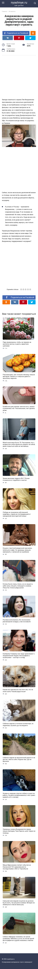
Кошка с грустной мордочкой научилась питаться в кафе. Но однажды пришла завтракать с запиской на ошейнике (17, 550)
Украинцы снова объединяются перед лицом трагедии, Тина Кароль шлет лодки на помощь (19, 831)
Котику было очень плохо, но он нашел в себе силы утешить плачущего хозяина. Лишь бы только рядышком (18, 586)
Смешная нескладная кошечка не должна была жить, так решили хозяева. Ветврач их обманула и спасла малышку (19, 902)
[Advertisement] (19, 77)
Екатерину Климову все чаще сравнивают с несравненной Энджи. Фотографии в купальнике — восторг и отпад (19, 655)
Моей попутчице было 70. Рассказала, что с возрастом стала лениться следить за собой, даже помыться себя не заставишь (19, 444)
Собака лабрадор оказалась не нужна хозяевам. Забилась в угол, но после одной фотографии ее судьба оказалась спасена (18, 938)
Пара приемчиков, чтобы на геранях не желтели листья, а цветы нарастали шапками (17, 344)
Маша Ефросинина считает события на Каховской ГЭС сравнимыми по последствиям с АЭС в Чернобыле (17, 867)
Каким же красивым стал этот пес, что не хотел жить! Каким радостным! (18, 690)
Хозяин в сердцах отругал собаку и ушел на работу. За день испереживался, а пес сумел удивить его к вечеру (19, 795)
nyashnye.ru (19, 2)
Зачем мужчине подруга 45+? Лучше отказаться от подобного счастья (16, 479)
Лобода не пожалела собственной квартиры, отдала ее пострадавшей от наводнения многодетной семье (17, 514)
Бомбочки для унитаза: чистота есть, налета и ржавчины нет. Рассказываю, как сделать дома (19, 408)
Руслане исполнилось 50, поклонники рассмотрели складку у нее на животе (17, 621)
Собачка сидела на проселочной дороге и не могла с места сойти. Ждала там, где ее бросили (19, 759)
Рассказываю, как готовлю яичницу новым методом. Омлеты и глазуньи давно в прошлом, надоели (19, 376)
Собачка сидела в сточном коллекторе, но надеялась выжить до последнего (18, 724)
